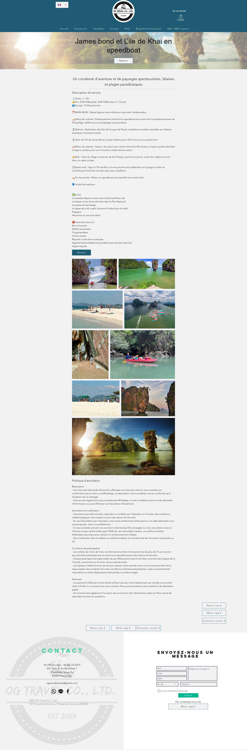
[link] (123, 61)
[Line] (61, 691)
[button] (187, 26)
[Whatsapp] (54, 691)
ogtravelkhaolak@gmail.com (62, 683)
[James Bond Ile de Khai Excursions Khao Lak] (94, 274)
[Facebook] (68, 691)
